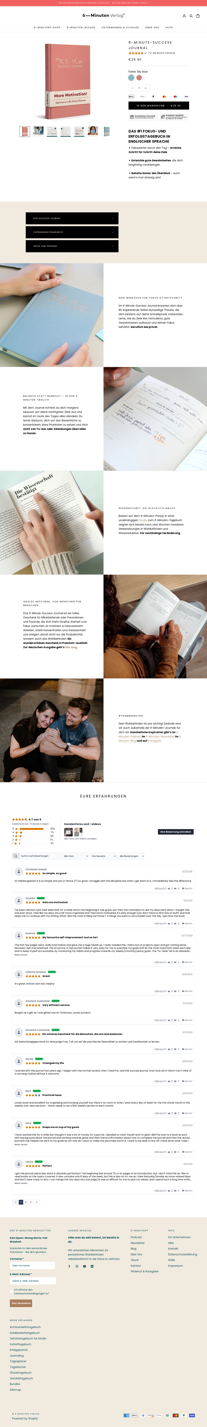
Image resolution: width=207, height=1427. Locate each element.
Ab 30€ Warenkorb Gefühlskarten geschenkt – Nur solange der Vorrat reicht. (103, 3)
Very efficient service (56, 1004)
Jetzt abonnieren (21, 1303)
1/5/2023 (188, 1164)
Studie (143, 520)
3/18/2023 (187, 1061)
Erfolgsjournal (18, 1350)
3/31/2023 (187, 1032)
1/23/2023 (187, 1125)
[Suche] (191, 15)
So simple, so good (54, 873)
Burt (32, 1091)
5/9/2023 (187, 1003)
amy (32, 1123)
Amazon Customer (42, 1001)
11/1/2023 (188, 901)
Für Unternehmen (179, 1237)
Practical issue (52, 1094)
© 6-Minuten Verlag (26, 1413)
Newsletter (138, 1243)
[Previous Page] (15, 1202)
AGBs (171, 1260)
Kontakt (173, 1248)
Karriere (136, 1266)
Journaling (17, 1355)
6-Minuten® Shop (47, 27)
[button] (169, 888)
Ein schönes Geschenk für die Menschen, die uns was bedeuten (82, 1033)
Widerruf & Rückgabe (145, 1271)
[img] (33, 873)
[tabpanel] (103, 1028)
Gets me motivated (55, 902)
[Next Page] (36, 1202)
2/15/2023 (187, 1093)
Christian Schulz (36, 869)
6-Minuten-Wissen (81, 27)
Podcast (136, 1237)
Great (46, 975)
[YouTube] (84, 1266)
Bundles (15, 1384)
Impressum (175, 1266)
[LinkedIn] (92, 1266)
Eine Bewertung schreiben (175, 831)
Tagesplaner (18, 1361)
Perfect (47, 1165)
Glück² (135, 1260)
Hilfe (169, 27)
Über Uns (152, 27)
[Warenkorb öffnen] (198, 15)
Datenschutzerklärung (182, 1254)
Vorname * (17, 1259)
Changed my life (53, 1062)
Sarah (33, 1059)
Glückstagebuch (21, 1372)
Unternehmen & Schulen (120, 27)
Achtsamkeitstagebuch (25, 1327)
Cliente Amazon (40, 972)
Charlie (34, 898)
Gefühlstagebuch (21, 1378)
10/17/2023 (186, 936)
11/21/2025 (187, 872)
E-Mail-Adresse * (21, 1274)
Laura (33, 1162)
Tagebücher (18, 1367)
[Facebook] (69, 1266)
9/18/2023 (187, 974)
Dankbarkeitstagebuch (25, 1333)
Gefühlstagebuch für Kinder (28, 1338)
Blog (133, 1248)
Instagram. (155, 741)
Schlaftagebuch (20, 1344)
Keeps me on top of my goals (60, 1126)
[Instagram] (77, 1266)
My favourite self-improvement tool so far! (70, 937)
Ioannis (34, 933)
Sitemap (15, 1390)
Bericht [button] (188, 888)
